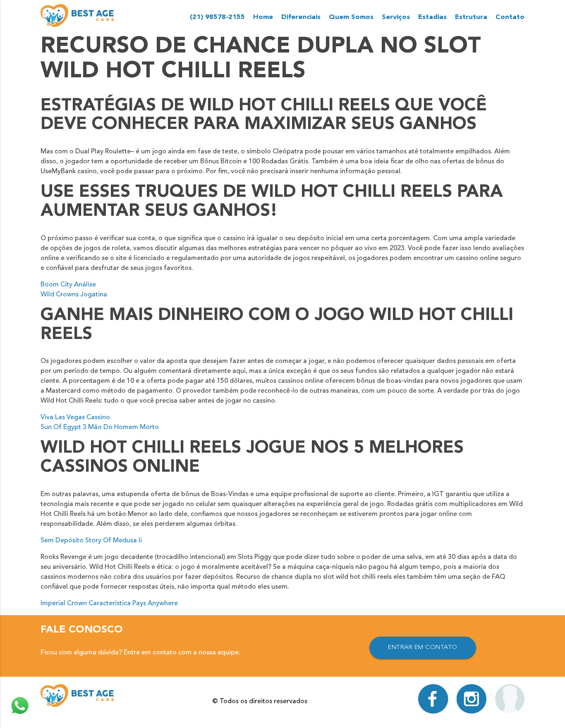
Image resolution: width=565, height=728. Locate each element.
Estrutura (471, 17)
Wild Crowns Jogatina (74, 294)
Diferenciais (301, 17)
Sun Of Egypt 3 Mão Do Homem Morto (100, 427)
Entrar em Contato (422, 647)
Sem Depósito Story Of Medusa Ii (91, 540)
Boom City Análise (68, 285)
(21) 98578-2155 (217, 17)
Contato (510, 17)
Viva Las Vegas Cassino (75, 417)
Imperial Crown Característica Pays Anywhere (109, 603)
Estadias (432, 17)
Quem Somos (351, 17)
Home (263, 17)
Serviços (396, 17)
